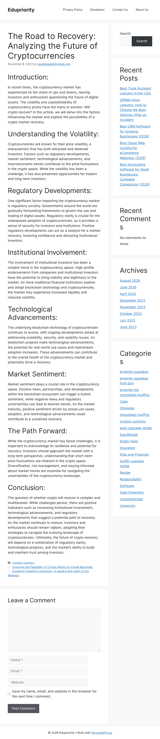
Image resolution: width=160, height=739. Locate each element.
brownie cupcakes (134, 372)
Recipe (125, 473)
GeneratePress (101, 733)
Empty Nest (129, 441)
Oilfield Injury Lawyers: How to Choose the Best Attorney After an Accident (133, 110)
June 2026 (128, 287)
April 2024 (128, 294)
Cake (124, 401)
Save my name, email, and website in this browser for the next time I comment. (54, 693)
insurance (127, 448)
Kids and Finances (134, 454)
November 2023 (132, 307)
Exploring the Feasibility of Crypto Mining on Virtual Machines (52, 567)
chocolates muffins (134, 415)
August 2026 (130, 281)
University (127, 506)
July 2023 (127, 320)
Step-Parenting (132, 492)
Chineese (127, 408)
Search (125, 33)
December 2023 (132, 300)
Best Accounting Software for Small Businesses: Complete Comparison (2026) (135, 174)
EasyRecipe (129, 435)
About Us (142, 9)
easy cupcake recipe (136, 428)
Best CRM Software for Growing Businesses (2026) (135, 131)
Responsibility (130, 479)
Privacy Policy (72, 9)
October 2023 (131, 314)
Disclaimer (97, 9)
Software (127, 486)
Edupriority (21, 10)
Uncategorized (131, 499)
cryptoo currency (23, 562)
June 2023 (128, 327)
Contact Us (120, 9)
